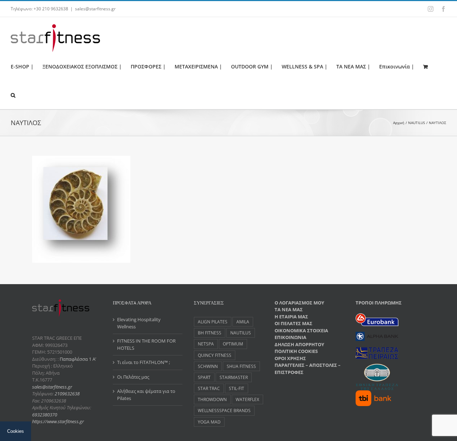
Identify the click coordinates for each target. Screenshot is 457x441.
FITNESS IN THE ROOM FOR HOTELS (146, 344)
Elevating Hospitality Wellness (139, 323)
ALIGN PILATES (212, 321)
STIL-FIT (236, 388)
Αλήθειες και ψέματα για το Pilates (146, 394)
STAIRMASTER (234, 377)
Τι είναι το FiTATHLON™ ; (143, 362)
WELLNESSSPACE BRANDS (224, 410)
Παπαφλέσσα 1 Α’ (77, 359)
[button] (13, 95)
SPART (204, 377)
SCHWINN (208, 366)
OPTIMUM (233, 344)
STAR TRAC (209, 388)
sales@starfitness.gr (95, 9)
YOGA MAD (209, 422)
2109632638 (67, 393)
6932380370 (44, 414)
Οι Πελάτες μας (133, 377)
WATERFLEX (247, 399)
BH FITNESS (209, 332)
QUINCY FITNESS (214, 355)
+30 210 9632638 (51, 9)
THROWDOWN (212, 399)
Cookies (15, 431)
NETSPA (206, 344)
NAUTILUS (240, 332)
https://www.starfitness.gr (58, 421)
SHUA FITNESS (241, 366)
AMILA (242, 321)
